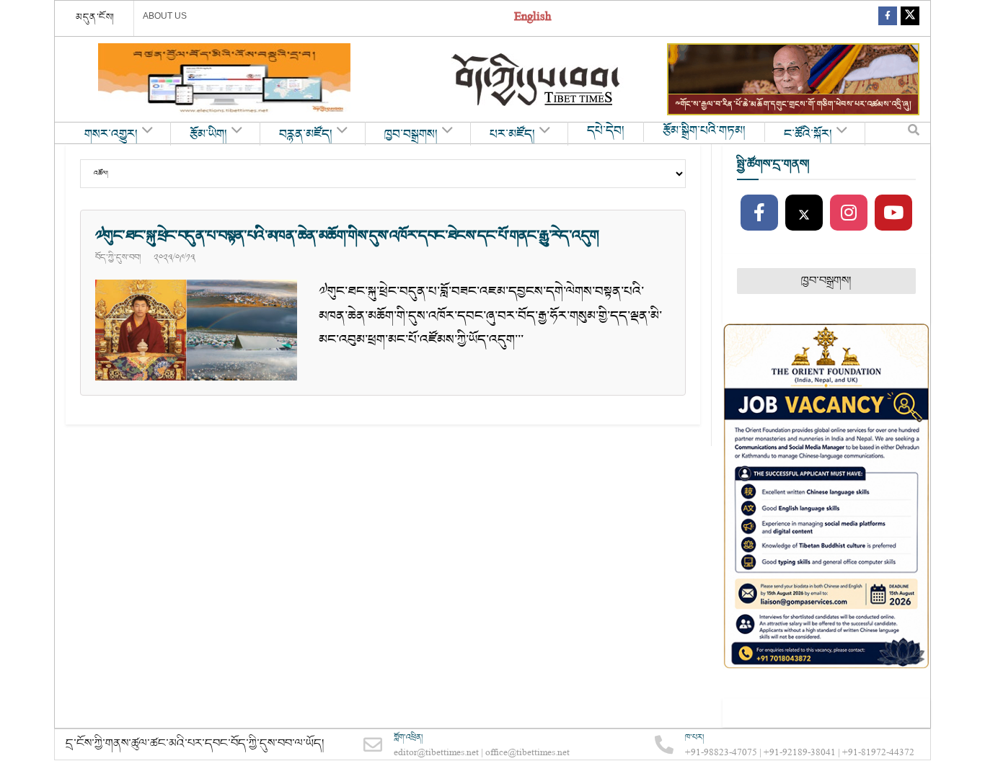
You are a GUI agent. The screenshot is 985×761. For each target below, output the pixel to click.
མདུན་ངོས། (95, 17)
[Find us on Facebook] (887, 18)
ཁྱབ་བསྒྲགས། (411, 134)
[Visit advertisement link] (224, 79)
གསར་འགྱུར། (111, 134)
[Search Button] (913, 133)
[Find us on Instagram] (848, 213)
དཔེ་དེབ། (605, 131)
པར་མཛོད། (512, 134)
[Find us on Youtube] (893, 213)
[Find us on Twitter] (910, 18)
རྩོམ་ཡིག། (208, 134)
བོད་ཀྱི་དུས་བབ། (118, 257)
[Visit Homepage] (537, 79)
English (532, 18)
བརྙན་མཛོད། (305, 134)
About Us (165, 16)
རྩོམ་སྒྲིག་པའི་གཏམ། (704, 131)
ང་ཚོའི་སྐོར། (808, 134)
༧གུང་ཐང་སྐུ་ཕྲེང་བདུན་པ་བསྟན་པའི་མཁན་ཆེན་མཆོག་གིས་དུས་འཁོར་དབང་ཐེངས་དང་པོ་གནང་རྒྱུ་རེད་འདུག (346, 235)
